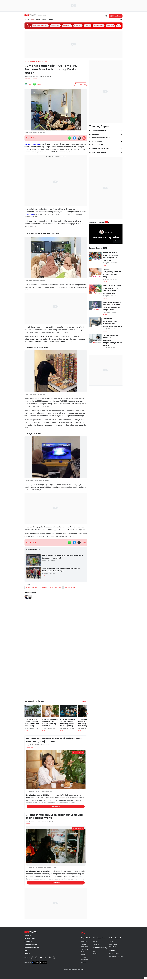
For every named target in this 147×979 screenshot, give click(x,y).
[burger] (121, 19)
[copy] (84, 138)
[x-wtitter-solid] (79, 138)
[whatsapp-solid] (69, 138)
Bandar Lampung (32, 144)
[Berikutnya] (87, 713)
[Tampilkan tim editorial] (86, 597)
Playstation (29, 214)
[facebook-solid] (74, 138)
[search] (106, 16)
